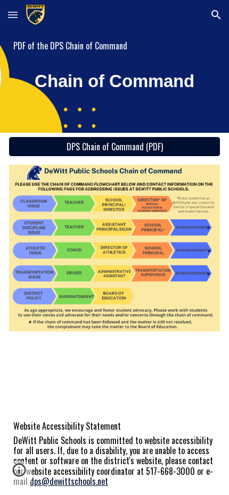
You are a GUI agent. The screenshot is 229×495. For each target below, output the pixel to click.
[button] (13, 14)
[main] (114, 46)
